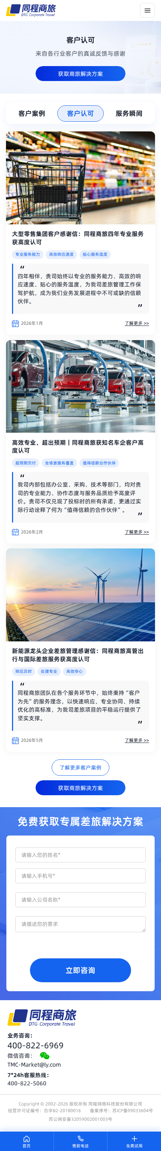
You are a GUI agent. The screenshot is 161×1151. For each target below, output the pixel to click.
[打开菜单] (147, 10)
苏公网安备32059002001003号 (80, 1119)
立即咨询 (80, 970)
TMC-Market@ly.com (34, 1064)
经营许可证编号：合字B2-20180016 (44, 1110)
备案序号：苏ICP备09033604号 (121, 1110)
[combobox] (80, 899)
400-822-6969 (35, 1045)
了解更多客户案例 (80, 767)
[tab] (31, 113)
